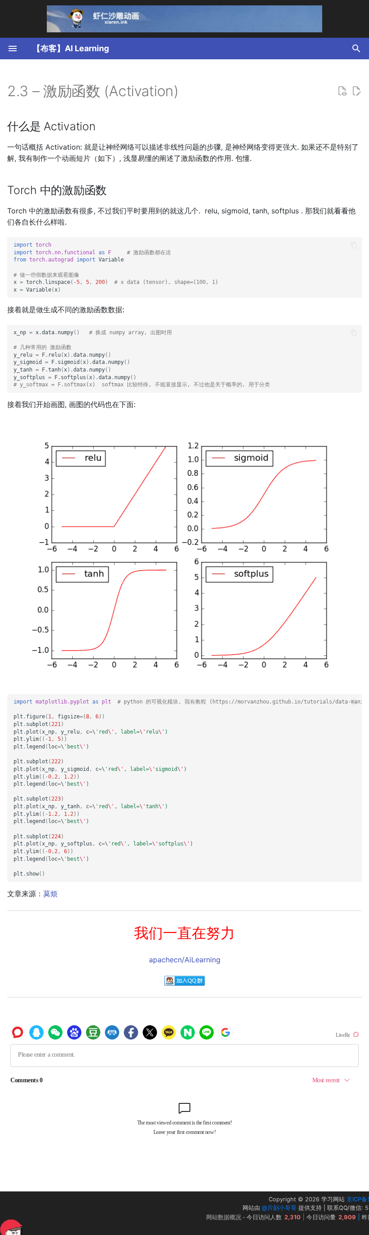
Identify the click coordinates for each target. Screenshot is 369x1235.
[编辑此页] (356, 91)
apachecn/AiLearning (184, 959)
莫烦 (50, 893)
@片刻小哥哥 (279, 1207)
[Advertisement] (98, 1213)
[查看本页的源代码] (342, 91)
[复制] (354, 245)
